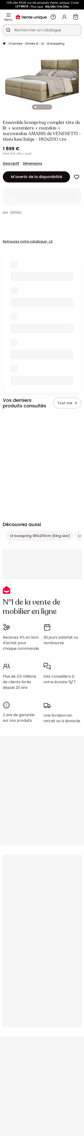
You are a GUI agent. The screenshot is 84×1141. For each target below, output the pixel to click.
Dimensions (32, 163)
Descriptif (11, 163)
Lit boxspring (55, 44)
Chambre (15, 44)
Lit (42, 44)
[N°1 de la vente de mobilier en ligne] (31, 17)
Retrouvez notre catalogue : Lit (28, 241)
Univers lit (31, 44)
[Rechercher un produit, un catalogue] (8, 30)
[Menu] (8, 15)
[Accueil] (4, 43)
